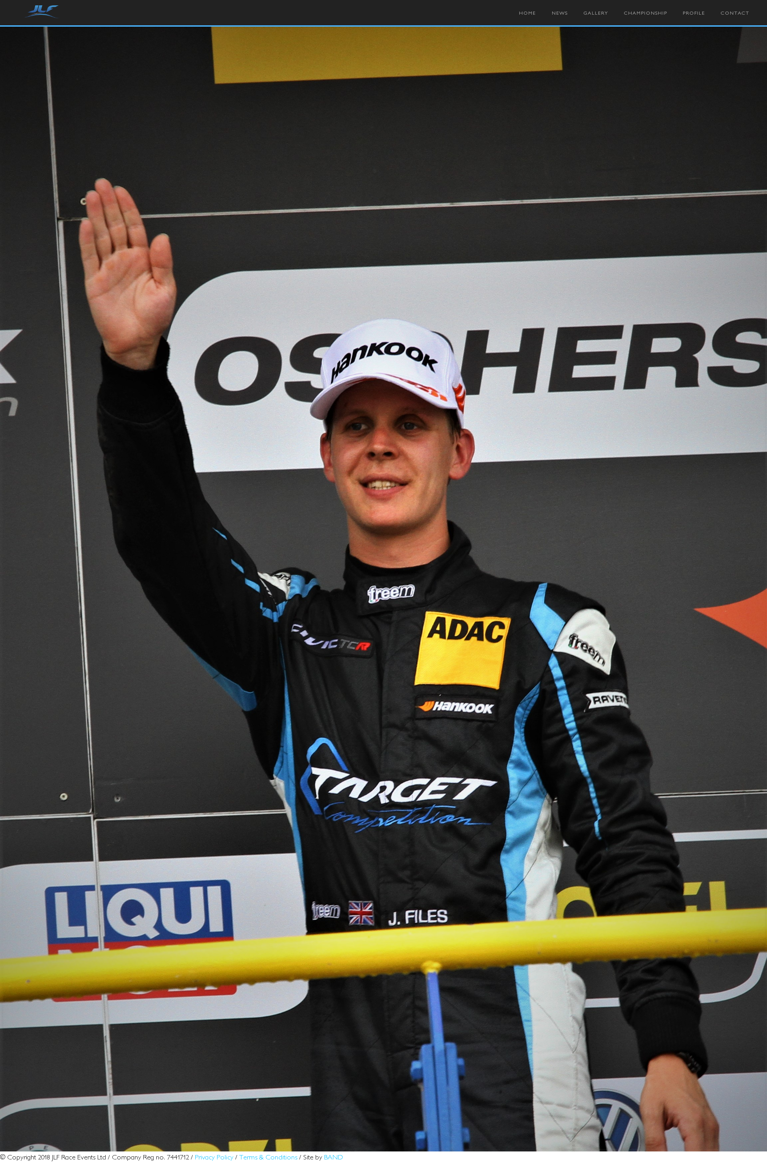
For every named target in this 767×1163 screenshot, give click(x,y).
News (560, 13)
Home (527, 13)
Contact (735, 13)
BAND (333, 1157)
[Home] (42, 12)
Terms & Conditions (268, 1157)
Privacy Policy (214, 1157)
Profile (694, 13)
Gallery (595, 13)
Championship (645, 13)
